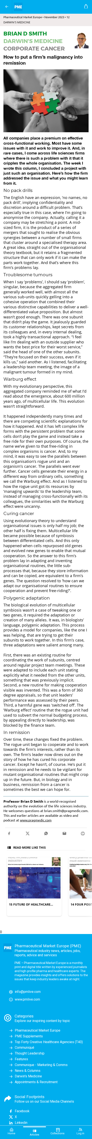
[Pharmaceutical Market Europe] (47, 7)
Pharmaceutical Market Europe (37, 1030)
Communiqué (24, 1047)
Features (21, 1059)
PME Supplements (29, 1036)
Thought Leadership (30, 1053)
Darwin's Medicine (28, 1076)
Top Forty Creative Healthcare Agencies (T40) (49, 1042)
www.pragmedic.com (36, 820)
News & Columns (27, 1071)
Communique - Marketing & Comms (41, 1065)
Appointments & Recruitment (36, 1082)
